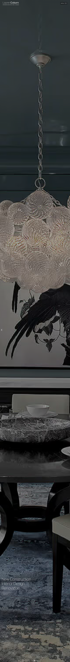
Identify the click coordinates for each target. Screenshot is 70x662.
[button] (63, 3)
